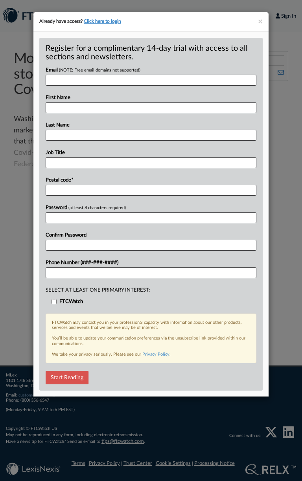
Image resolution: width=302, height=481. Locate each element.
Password (86, 207)
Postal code (59, 180)
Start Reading (67, 377)
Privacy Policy (155, 354)
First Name (58, 97)
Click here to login (102, 21)
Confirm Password (66, 235)
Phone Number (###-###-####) (82, 262)
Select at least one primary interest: (98, 290)
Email (93, 70)
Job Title (55, 152)
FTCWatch (71, 301)
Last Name (58, 125)
